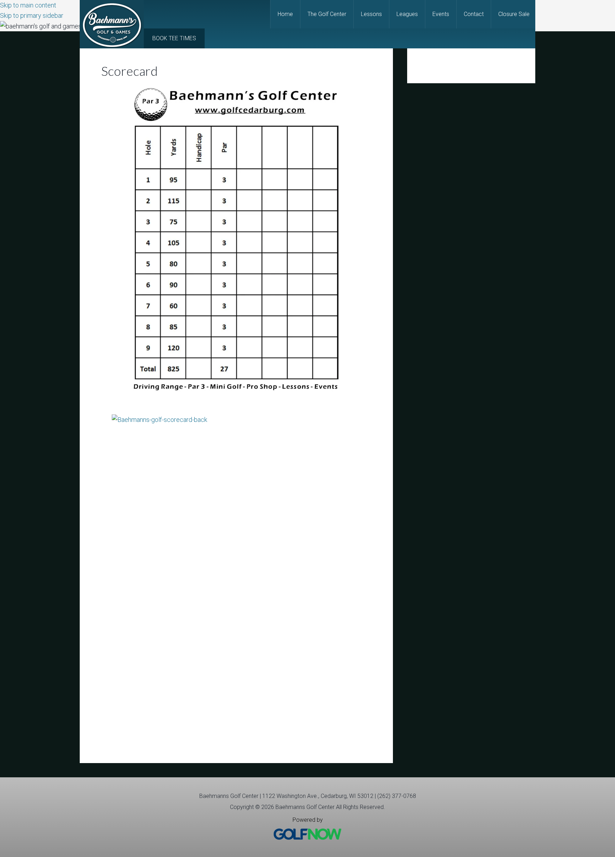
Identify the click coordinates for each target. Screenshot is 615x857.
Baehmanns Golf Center (112, 24)
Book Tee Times (174, 38)
